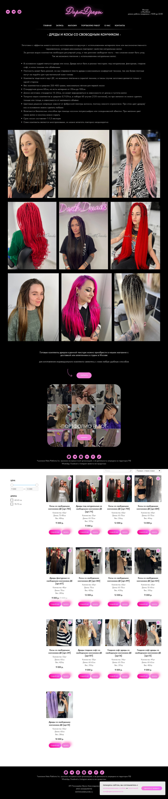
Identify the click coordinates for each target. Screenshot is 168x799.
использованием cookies (114, 788)
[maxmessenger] (19, 12)
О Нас (107, 25)
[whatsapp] (69, 457)
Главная (47, 25)
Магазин (72, 25)
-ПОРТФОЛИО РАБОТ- (84, 426)
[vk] (8, 12)
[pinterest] (93, 457)
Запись (60, 25)
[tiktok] (99, 457)
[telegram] (14, 12)
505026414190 (86, 789)
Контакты (120, 25)
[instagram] (81, 457)
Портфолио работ (90, 25)
